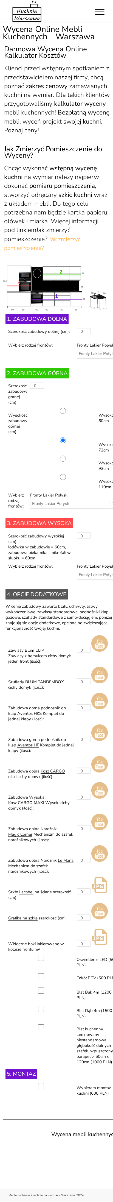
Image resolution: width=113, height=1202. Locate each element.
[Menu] (96, 11)
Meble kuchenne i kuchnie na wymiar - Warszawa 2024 (46, 1195)
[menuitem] (96, 11)
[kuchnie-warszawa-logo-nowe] (47, 11)
